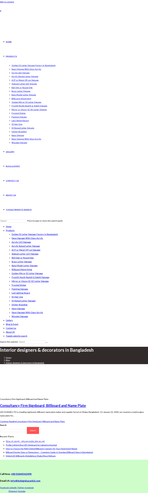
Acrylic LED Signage (21, 242)
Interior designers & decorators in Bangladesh (25, 363)
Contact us (11, 328)
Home (8, 226)
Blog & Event (12, 324)
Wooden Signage (20, 316)
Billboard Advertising (22, 269)
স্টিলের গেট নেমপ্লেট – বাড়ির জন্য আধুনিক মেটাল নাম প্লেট (25, 441)
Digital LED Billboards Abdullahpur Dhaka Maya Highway (31, 456)
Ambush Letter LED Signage (25, 254)
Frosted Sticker (19, 285)
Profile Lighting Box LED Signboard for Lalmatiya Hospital (31, 445)
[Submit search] (47, 342)
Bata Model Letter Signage (25, 265)
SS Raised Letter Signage (24, 300)
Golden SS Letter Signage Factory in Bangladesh (35, 234)
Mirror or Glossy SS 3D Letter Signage (30, 281)
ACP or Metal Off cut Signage (26, 250)
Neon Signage (18, 308)
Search (3, 425)
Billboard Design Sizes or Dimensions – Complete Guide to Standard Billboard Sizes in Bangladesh (49, 452)
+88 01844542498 (21, 473)
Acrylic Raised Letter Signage (26, 246)
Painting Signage (20, 289)
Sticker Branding (19, 304)
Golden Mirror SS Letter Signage (27, 273)
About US (10, 332)
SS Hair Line (17, 297)
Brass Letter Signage (22, 261)
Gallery (9, 320)
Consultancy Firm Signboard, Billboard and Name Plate (43, 405)
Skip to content (7, 2)
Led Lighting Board (21, 293)
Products (10, 230)
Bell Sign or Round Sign (23, 257)
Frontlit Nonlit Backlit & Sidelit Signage (30, 277)
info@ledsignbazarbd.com (25, 480)
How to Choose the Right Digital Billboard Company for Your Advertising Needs (41, 448)
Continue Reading (32, 421)
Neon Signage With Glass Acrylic (27, 238)
